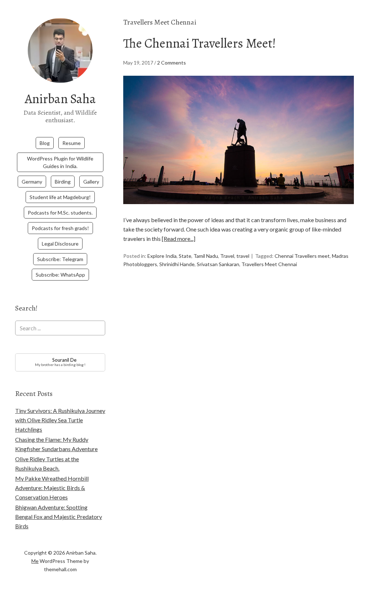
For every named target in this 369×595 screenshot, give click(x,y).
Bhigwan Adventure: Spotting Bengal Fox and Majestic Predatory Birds (58, 516)
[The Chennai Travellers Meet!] (238, 210)
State (185, 256)
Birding (63, 181)
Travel (227, 256)
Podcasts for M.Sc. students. (60, 213)
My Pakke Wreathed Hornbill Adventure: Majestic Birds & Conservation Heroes (52, 488)
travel (242, 256)
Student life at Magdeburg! (60, 197)
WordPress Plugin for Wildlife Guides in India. (60, 162)
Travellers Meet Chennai (269, 264)
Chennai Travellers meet (302, 256)
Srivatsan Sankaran (218, 264)
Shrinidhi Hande (177, 264)
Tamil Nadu (206, 256)
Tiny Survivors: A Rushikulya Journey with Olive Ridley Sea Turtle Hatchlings (60, 420)
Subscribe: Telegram (60, 259)
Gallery (91, 181)
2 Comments (171, 63)
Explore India (162, 256)
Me (35, 561)
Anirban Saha (60, 98)
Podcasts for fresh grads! (60, 228)
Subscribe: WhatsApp (60, 275)
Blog (45, 143)
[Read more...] (178, 238)
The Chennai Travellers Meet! (199, 43)
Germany (32, 181)
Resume (71, 143)
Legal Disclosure (60, 244)
